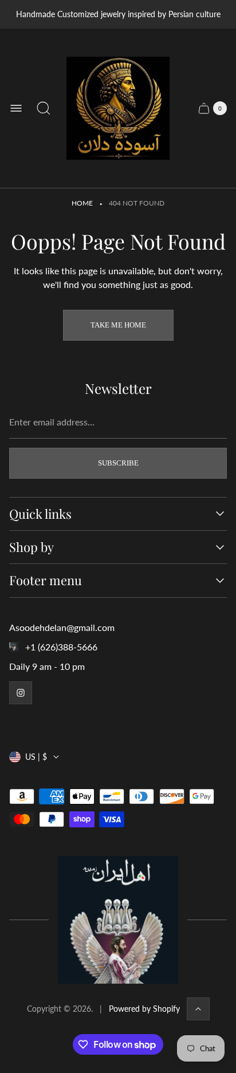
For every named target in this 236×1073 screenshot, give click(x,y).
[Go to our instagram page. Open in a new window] (20, 692)
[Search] (43, 108)
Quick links (40, 514)
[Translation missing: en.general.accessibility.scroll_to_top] (198, 1008)
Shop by (31, 547)
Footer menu (45, 580)
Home (82, 203)
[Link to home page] (118, 920)
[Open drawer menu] (16, 108)
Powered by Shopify (144, 1008)
